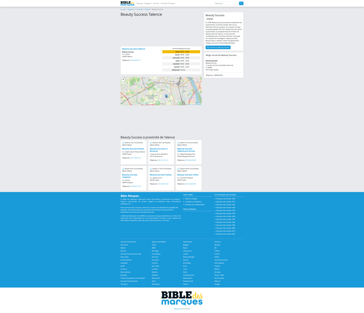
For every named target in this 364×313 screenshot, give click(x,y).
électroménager (189, 257)
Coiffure (217, 251)
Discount (155, 257)
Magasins (148, 3)
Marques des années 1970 (225, 219)
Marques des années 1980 (225, 222)
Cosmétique (156, 254)
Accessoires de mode (128, 242)
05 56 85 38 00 (191, 160)
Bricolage (155, 251)
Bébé (153, 248)
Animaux (217, 242)
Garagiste (124, 263)
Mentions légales (191, 199)
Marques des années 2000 (225, 228)
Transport (124, 284)
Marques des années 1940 (225, 210)
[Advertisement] (161, 31)
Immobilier (187, 263)
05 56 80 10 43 (163, 184)
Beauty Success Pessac (133, 148)
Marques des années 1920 (225, 205)
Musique (217, 272)
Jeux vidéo (155, 266)
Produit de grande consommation (133, 278)
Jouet (185, 266)
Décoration (125, 257)
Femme (185, 260)
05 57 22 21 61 (163, 160)
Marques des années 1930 (225, 207)
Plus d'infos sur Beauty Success (218, 47)
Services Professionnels (129, 281)
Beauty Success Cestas (161, 174)
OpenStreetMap (197, 104)
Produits (156, 3)
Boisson (123, 251)
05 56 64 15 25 (136, 186)
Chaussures (187, 251)
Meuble (154, 272)
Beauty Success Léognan (129, 175)
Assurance (124, 245)
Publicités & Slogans (168, 3)
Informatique (219, 263)
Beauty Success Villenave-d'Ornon (186, 149)
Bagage (186, 245)
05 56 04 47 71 (136, 60)
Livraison (124, 269)
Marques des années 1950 (225, 213)
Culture (217, 254)
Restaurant (156, 278)
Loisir (185, 269)
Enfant (216, 257)
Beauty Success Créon (187, 174)
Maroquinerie (125, 272)
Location (155, 269)
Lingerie (217, 266)
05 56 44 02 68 (191, 184)
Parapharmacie (188, 275)
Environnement (126, 260)
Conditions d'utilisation (193, 202)
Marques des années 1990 (225, 225)
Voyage (217, 284)
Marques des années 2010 (225, 231)
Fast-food (155, 260)
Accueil (123, 9)
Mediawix (177, 309)
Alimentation (187, 242)
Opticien (155, 275)
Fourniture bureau (221, 260)
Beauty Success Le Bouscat (158, 149)
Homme (155, 263)
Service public (219, 278)
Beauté (123, 248)
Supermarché (188, 281)
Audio (154, 245)
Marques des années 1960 (225, 216)
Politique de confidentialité (194, 205)
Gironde (140, 9)
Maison (217, 269)
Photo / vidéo (219, 275)
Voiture (185, 284)
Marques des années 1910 (225, 202)
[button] (166, 96)
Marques (140, 3)
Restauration (187, 278)
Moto (185, 272)
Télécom (217, 281)
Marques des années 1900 (225, 199)
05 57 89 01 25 (136, 158)
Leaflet (189, 104)
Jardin (123, 266)
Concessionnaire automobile (131, 254)
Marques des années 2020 (225, 234)
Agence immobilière (159, 242)
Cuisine (185, 254)
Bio (215, 248)
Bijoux (185, 248)
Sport (154, 281)
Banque (217, 245)
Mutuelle (124, 275)
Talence (147, 9)
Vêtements (156, 284)
